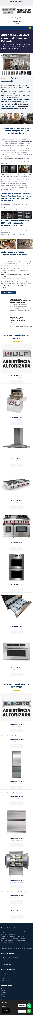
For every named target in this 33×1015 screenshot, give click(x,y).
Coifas (16, 95)
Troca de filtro (5, 48)
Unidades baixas (10, 93)
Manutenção (5, 46)
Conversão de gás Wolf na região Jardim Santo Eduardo (16, 281)
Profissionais (12, 91)
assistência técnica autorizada (16, 158)
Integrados (27, 91)
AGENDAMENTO (8, 292)
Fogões (28, 95)
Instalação (15, 48)
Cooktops (22, 95)
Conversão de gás (24, 46)
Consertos (27, 44)
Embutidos (20, 91)
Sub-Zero (29, 141)
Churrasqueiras (9, 95)
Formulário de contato (19, 104)
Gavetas (8, 97)
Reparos (13, 46)
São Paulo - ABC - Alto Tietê (10, 957)
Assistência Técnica (15, 44)
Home (5, 44)
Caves (2, 93)
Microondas (15, 97)
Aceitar (6, 1010)
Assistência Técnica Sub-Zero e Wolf (10, 268)
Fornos (3, 97)
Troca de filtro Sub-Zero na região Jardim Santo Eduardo (16, 283)
